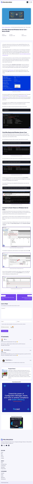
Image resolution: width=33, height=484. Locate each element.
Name (2, 321)
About (2, 455)
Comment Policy (4, 464)
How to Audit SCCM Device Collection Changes (26, 297)
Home (3, 27)
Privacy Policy (3, 468)
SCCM (2, 476)
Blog (2, 453)
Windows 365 (3, 479)
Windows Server (7, 27)
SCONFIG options (11, 70)
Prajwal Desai (8, 360)
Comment (3, 308)
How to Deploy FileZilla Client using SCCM (8, 297)
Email (18, 321)
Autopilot (2, 473)
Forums (2, 456)
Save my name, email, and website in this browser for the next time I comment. (14, 324)
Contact (2, 458)
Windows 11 (3, 477)
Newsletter (3, 467)
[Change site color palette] (27, 2)
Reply (30, 339)
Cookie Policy (3, 465)
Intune (2, 474)
